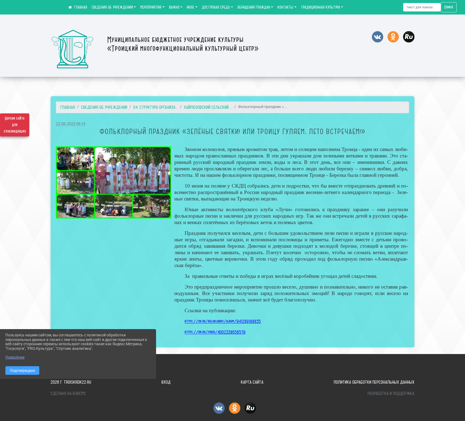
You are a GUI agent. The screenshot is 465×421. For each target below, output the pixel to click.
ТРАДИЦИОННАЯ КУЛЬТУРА (320, 7)
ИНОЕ (190, 7)
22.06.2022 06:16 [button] (71, 123)
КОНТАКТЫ (285, 7)
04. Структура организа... (155, 107)
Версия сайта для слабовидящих (15, 125)
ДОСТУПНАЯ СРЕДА (216, 7)
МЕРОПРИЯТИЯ (150, 7)
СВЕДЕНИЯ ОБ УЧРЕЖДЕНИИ (112, 7)
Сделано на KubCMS (68, 393)
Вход (166, 382)
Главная (67, 107)
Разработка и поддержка (391, 393)
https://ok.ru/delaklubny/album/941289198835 (223, 321)
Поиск (448, 7)
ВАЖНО (174, 7)
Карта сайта (252, 382)
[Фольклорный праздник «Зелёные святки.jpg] (113, 182)
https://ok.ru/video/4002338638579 (215, 332)
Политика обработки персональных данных (374, 382)
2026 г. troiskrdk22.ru (71, 382)
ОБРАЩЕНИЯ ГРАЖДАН (253, 7)
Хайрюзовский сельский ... (208, 107)
